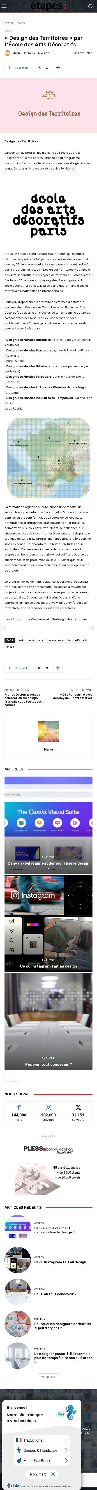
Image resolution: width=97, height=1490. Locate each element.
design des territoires (31, 640)
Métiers (39, 1319)
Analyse (48, 857)
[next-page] (14, 1079)
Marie (16, 53)
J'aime (19, 1105)
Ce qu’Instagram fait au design (48, 966)
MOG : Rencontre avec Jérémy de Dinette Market (72, 696)
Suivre (48, 1105)
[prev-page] (7, 1079)
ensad (10, 646)
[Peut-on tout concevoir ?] (48, 1021)
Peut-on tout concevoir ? (48, 1064)
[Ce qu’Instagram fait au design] (48, 923)
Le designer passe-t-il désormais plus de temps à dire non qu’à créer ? (63, 1358)
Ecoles (20, 23)
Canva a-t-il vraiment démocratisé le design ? (48, 865)
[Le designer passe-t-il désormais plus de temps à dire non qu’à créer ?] (18, 1355)
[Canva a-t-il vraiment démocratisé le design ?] (48, 825)
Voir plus (47, 1377)
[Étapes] (48, 6)
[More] (58, 67)
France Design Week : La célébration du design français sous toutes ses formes (23, 700)
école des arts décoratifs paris (68, 640)
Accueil (9, 23)
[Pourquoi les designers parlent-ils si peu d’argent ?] (18, 1324)
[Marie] (8, 53)
